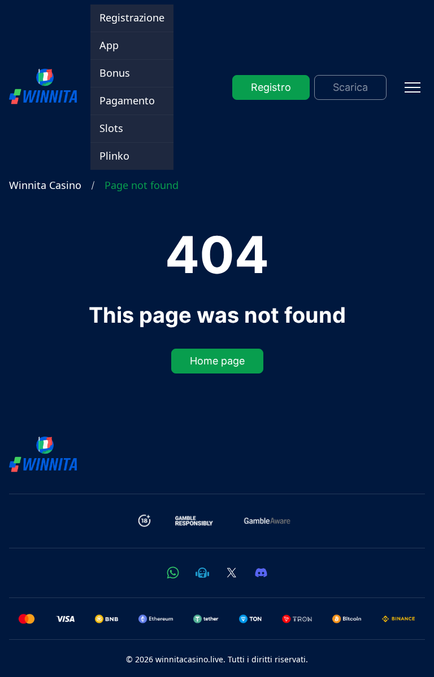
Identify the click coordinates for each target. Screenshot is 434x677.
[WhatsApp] (173, 572)
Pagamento (127, 100)
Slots (111, 128)
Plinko (114, 155)
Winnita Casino (45, 185)
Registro (271, 87)
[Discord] (261, 572)
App (109, 45)
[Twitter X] (231, 572)
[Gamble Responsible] (195, 520)
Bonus (114, 73)
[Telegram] (202, 572)
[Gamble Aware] (267, 520)
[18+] (144, 520)
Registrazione (131, 17)
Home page (217, 361)
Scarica (350, 87)
